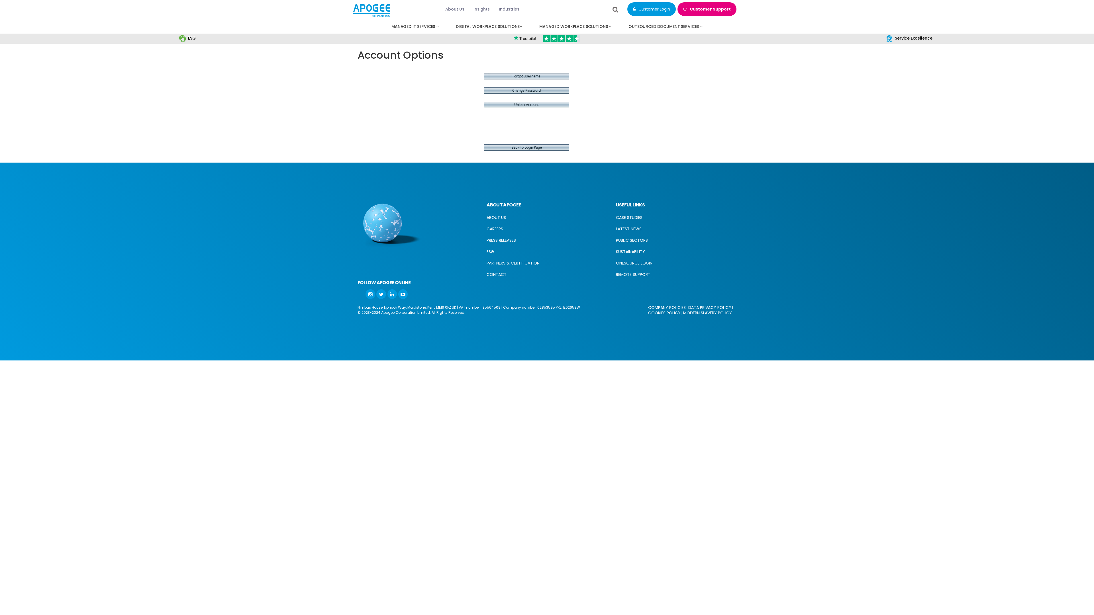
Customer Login (653, 9)
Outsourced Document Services (664, 26)
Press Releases (501, 240)
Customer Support (710, 9)
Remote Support (633, 274)
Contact (497, 274)
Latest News (629, 229)
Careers (495, 229)
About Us (454, 9)
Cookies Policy (664, 313)
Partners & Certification (513, 263)
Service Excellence (913, 38)
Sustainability (630, 252)
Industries (509, 9)
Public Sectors (632, 240)
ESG (192, 38)
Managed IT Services (413, 26)
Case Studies (629, 217)
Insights (481, 9)
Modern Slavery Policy (707, 313)
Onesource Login (634, 263)
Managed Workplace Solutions (574, 26)
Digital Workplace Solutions (488, 26)
